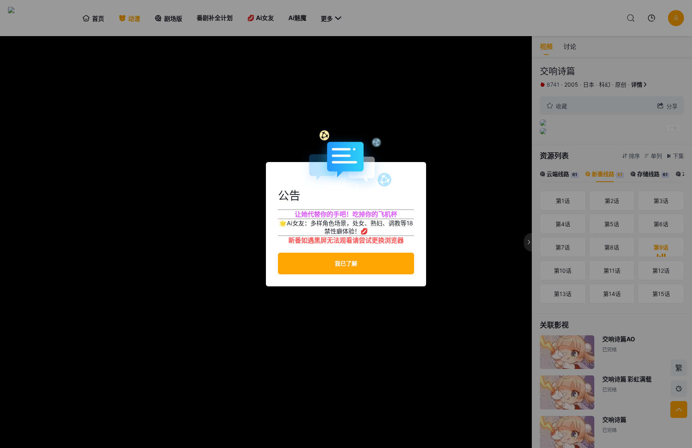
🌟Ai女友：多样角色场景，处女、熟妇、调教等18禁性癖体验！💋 (346, 227)
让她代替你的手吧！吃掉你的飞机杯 (346, 214)
